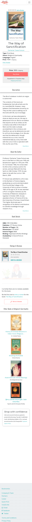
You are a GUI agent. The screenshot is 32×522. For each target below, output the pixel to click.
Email (5, 508)
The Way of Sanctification (14, 297)
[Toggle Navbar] (29, 2)
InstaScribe (5, 505)
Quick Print (5, 502)
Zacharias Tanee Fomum (16, 50)
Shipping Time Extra (16, 80)
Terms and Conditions (9, 518)
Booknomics (6, 489)
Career (4, 499)
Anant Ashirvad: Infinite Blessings (16, 378)
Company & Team (8, 493)
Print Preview (6, 62)
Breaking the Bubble (16, 356)
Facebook (6, 511)
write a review (19, 295)
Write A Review (17, 301)
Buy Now (16, 74)
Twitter (6, 513)
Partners (5, 496)
